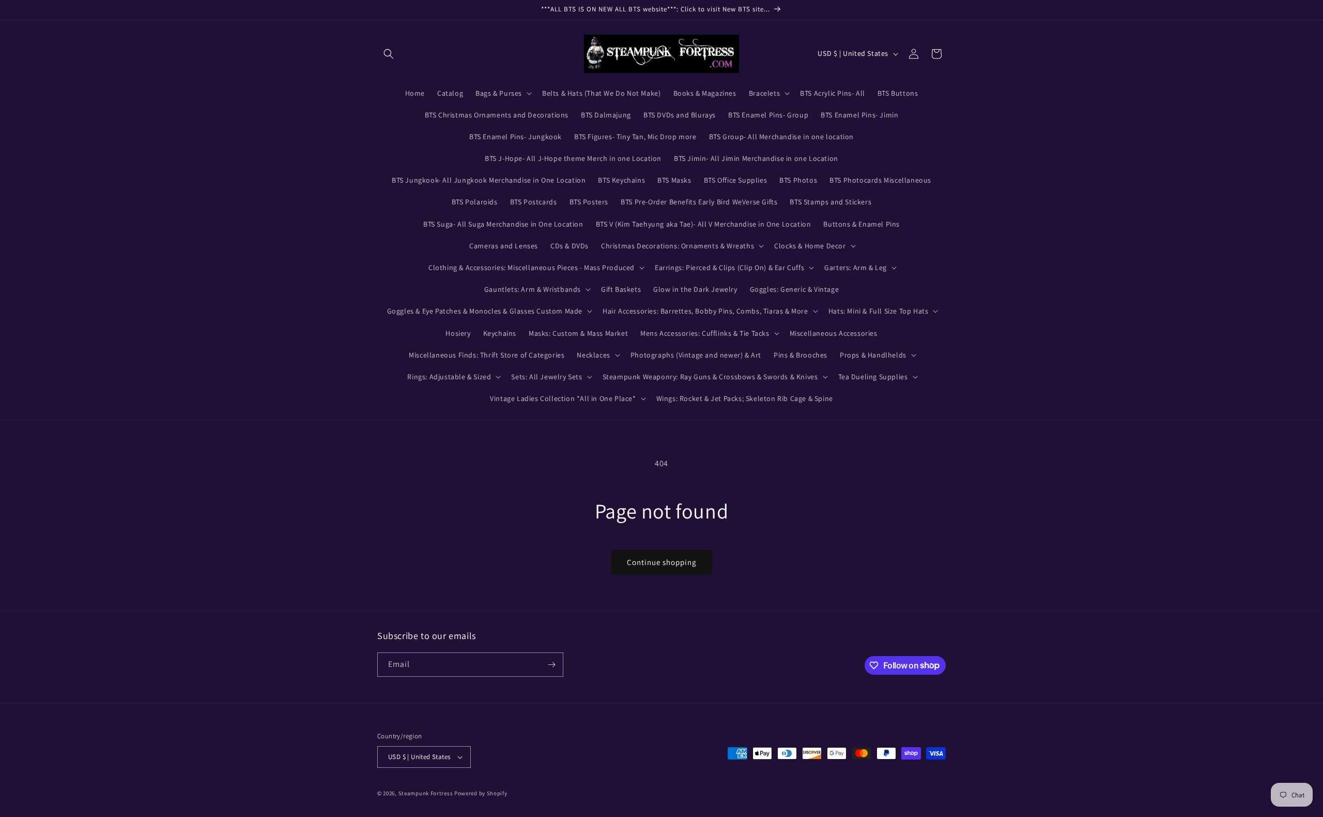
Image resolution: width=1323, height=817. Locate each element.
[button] (388, 53)
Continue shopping (662, 562)
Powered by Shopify (480, 793)
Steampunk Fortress (425, 793)
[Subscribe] (551, 664)
